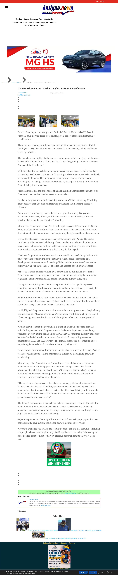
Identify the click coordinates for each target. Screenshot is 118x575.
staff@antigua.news (24, 95)
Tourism (19, 19)
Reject (93, 572)
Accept (83, 572)
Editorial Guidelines (31, 25)
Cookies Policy (64, 568)
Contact (42, 25)
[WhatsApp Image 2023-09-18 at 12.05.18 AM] (70, 126)
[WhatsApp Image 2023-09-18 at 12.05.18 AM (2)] (26, 126)
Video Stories (48, 19)
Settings (103, 572)
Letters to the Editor (20, 22)
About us (53, 22)
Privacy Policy (53, 568)
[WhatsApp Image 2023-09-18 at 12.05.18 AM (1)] (48, 126)
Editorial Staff (23, 92)
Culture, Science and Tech (33, 19)
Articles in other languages (38, 22)
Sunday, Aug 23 (99, 1)
